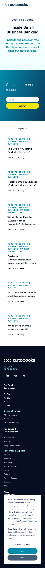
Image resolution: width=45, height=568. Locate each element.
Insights (7, 455)
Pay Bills (7, 398)
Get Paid (7, 394)
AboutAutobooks (10, 493)
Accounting (8, 402)
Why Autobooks (10, 415)
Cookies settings (22, 544)
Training (7, 474)
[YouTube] (15, 375)
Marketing (8, 462)
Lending (7, 406)
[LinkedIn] (7, 375)
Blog (5, 486)
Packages (7, 442)
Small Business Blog (12, 423)
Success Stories (10, 466)
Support (7, 482)
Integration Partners (12, 446)
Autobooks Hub (10, 438)
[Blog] (23, 375)
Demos (7, 470)
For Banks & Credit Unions (11, 430)
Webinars (7, 459)
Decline (23, 558)
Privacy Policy (31, 521)
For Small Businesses (10, 386)
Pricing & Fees (9, 419)
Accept (22, 551)
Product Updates (11, 478)
